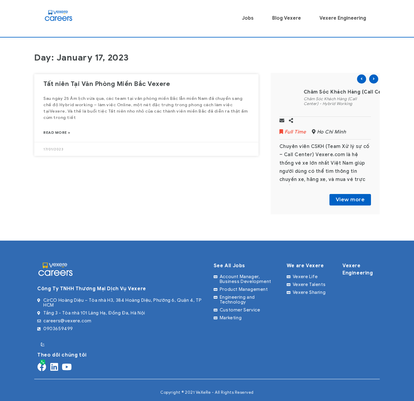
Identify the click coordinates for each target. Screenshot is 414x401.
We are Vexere (305, 266)
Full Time (295, 132)
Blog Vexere (286, 18)
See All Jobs (229, 266)
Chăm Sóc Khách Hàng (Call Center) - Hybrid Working (330, 101)
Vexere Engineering (342, 18)
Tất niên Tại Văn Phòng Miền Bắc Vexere (106, 84)
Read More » (56, 132)
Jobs (248, 18)
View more (350, 199)
